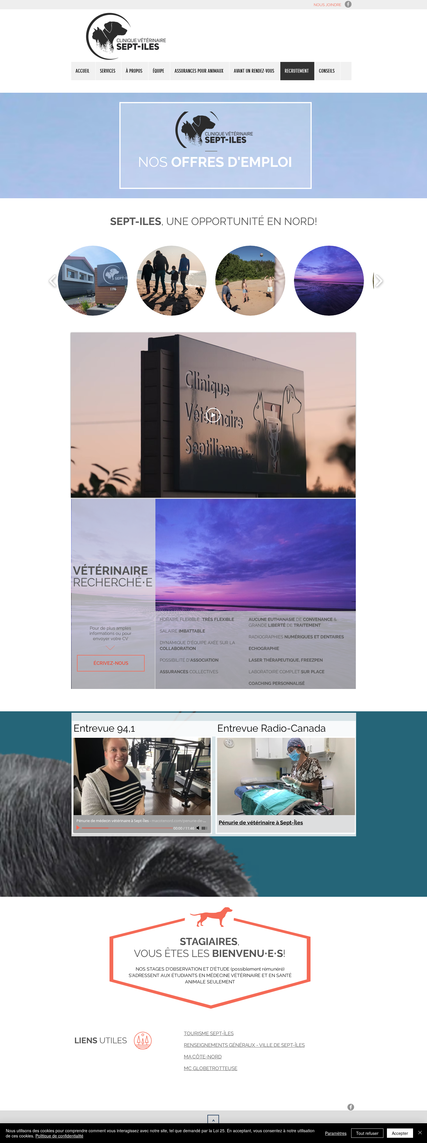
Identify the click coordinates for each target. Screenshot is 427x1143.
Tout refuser (367, 1133)
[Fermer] (420, 1133)
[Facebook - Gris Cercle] (348, 4)
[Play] (78, 828)
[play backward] (52, 281)
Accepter (400, 1133)
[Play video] (213, 415)
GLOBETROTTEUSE (215, 1068)
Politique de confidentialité (59, 1136)
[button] (93, 281)
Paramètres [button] (336, 1133)
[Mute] (198, 828)
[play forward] (378, 281)
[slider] (205, 828)
